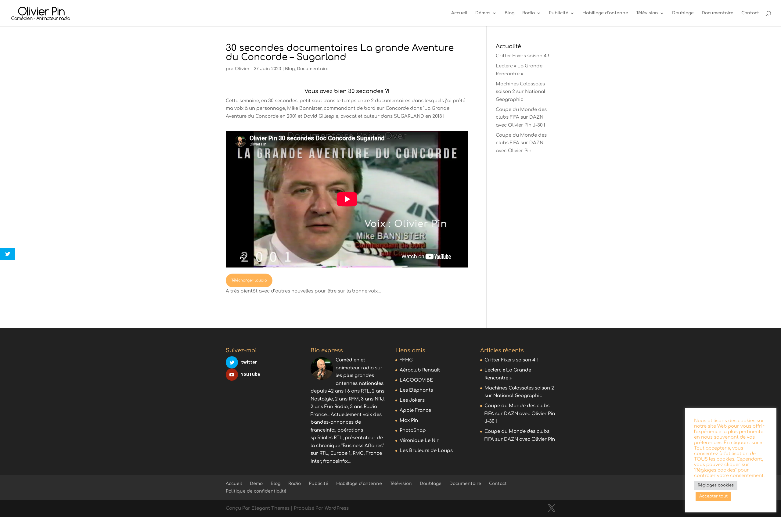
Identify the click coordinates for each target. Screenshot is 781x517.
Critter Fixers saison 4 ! (522, 56)
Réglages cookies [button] (716, 485)
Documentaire (717, 13)
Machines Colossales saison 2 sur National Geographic (520, 91)
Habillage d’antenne (605, 13)
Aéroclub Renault (420, 370)
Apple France (415, 410)
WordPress (337, 508)
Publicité (558, 13)
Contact (750, 13)
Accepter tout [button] (713, 496)
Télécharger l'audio (249, 280)
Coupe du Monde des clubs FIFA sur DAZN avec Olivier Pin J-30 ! (521, 117)
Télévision (647, 13)
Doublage (683, 13)
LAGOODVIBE (416, 380)
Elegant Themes (270, 508)
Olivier (242, 68)
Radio (528, 13)
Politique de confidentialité (256, 491)
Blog (509, 13)
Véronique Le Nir (419, 440)
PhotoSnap (413, 430)
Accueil (459, 13)
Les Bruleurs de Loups (426, 450)
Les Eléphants (416, 390)
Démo (256, 483)
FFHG (406, 360)
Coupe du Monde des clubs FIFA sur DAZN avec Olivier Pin (521, 143)
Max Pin (409, 420)
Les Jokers (412, 400)
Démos (483, 13)
